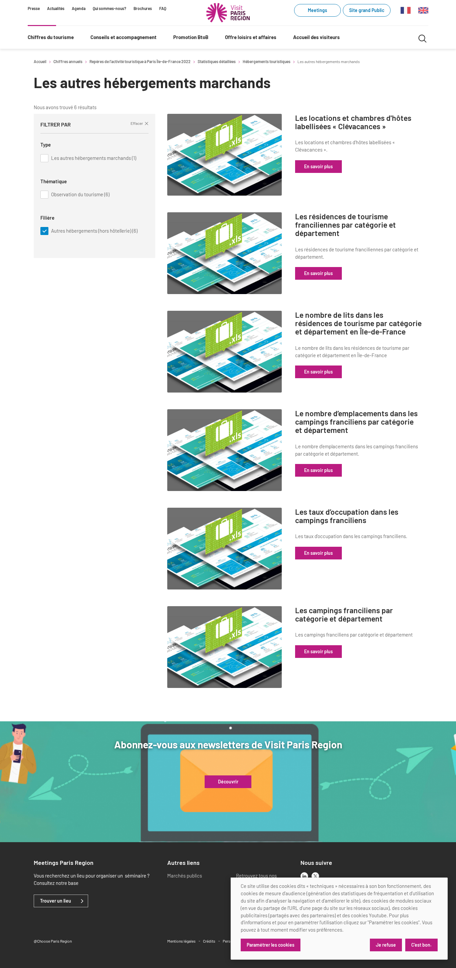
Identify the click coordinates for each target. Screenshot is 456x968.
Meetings (317, 10)
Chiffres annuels (67, 61)
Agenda (78, 8)
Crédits (209, 941)
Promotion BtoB (190, 37)
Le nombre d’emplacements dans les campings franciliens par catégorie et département (356, 422)
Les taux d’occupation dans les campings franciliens (346, 516)
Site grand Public (366, 10)
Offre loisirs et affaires (250, 37)
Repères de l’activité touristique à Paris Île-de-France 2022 (140, 61)
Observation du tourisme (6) (80, 194)
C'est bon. (421, 945)
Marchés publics (184, 876)
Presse (34, 8)
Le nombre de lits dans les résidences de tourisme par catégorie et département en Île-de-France (358, 323)
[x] (315, 876)
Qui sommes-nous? (109, 8)
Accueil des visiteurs (316, 37)
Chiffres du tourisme (51, 37)
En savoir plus (318, 166)
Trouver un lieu (55, 901)
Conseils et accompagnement (123, 37)
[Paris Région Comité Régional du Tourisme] (228, 12)
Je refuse (386, 945)
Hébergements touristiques (266, 61)
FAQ (162, 8)
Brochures (143, 8)
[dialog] (339, 919)
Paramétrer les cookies (270, 945)
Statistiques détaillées (217, 61)
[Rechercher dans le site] (422, 37)
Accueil (40, 61)
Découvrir (228, 781)
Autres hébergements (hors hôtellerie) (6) (94, 231)
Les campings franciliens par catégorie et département (344, 614)
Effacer (137, 123)
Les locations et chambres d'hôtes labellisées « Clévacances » (353, 122)
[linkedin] (304, 876)
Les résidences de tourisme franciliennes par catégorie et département (345, 225)
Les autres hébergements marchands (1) (93, 158)
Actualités (55, 8)
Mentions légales (181, 941)
